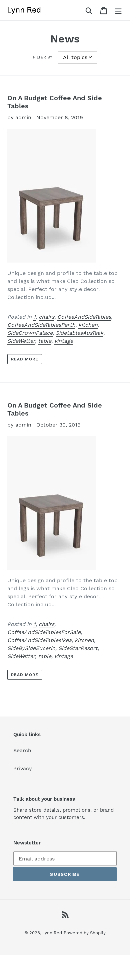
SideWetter (21, 341)
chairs (46, 317)
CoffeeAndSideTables (84, 317)
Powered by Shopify (85, 932)
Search (22, 750)
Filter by (42, 57)
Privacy (22, 768)
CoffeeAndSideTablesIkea (39, 640)
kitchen (88, 325)
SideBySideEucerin (31, 648)
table (44, 341)
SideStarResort (78, 648)
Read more (24, 359)
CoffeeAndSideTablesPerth (41, 325)
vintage (63, 341)
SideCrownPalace (30, 333)
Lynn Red (52, 932)
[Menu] (118, 10)
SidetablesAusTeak (79, 333)
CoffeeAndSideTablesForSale (44, 632)
